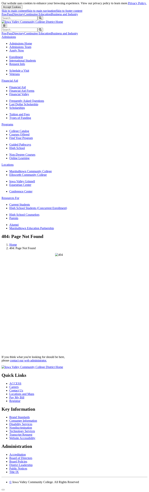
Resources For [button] (10, 198)
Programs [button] (7, 124)
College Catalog (19, 131)
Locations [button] (8, 164)
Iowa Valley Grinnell (22, 181)
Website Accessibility (22, 438)
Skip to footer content (69, 10)
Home (13, 244)
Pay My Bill (16, 397)
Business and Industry (64, 14)
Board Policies (18, 461)
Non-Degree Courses (22, 154)
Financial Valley (19, 94)
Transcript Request (20, 434)
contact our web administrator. (28, 360)
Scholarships (17, 107)
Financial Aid (17, 87)
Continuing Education (37, 14)
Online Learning (19, 158)
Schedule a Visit (19, 70)
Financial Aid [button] (10, 80)
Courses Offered (19, 134)
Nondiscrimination (20, 427)
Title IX (14, 472)
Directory (18, 14)
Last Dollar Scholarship (23, 104)
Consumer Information (23, 420)
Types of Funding (20, 117)
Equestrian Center (20, 184)
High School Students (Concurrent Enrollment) (38, 208)
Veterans (14, 74)
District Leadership (21, 465)
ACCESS (15, 383)
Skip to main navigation (41, 10)
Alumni (14, 224)
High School (17, 148)
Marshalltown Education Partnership (31, 228)
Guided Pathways (20, 144)
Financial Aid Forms (21, 90)
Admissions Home (20, 43)
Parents (13, 218)
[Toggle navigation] (4, 26)
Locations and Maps (21, 394)
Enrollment (16, 57)
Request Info (17, 64)
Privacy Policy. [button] (137, 3)
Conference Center (20, 191)
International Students (22, 60)
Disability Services (20, 424)
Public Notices (18, 468)
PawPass (7, 14)
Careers (14, 387)
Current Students (19, 204)
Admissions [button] (9, 37)
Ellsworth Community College (28, 174)
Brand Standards (19, 417)
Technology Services (22, 431)
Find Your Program (21, 138)
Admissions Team (20, 47)
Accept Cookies (12, 7)
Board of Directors (20, 458)
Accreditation (17, 454)
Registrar (14, 401)
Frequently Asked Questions (26, 100)
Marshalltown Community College (30, 171)
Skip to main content (14, 10)
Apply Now (16, 50)
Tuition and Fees (19, 114)
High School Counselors (24, 214)
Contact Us (16, 390)
